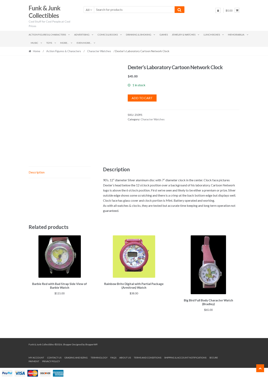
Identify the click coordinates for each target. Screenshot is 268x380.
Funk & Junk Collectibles (44, 11)
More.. (64, 42)
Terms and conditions (147, 357)
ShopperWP (91, 344)
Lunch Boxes (212, 34)
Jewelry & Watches (183, 34)
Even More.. (84, 42)
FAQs (113, 357)
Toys (49, 42)
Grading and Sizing (76, 357)
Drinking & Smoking (138, 34)
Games (164, 34)
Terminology (99, 357)
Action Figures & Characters (47, 34)
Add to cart (142, 98)
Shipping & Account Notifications (185, 357)
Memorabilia (236, 34)
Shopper (67, 344)
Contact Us (54, 357)
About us (125, 357)
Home (36, 51)
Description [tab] (37, 172)
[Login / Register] (218, 10)
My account (36, 357)
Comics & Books (108, 34)
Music (34, 42)
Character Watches (99, 51)
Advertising (81, 34)
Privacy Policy (51, 361)
